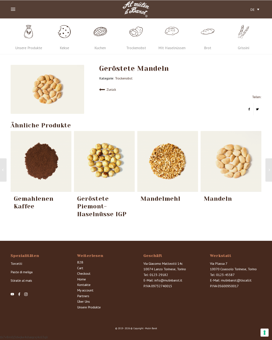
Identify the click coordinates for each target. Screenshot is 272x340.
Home (81, 279)
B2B (80, 262)
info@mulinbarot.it (168, 280)
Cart (80, 268)
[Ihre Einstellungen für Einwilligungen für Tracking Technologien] (265, 333)
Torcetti (16, 263)
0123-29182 (159, 275)
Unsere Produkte (89, 307)
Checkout (84, 273)
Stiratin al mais (21, 280)
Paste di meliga (22, 272)
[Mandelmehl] (268, 170)
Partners (83, 296)
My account (85, 290)
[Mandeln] (3, 170)
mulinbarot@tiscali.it (236, 280)
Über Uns (83, 301)
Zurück (111, 89)
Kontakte (84, 285)
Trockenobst (124, 78)
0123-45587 (225, 275)
